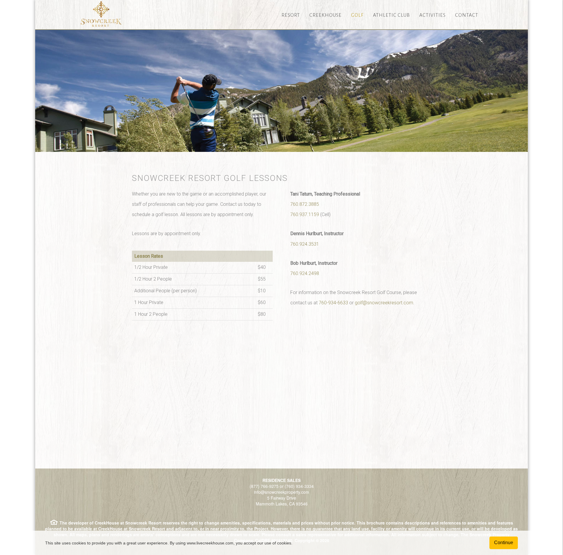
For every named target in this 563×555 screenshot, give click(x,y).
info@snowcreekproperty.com (281, 492)
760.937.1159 (304, 214)
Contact (466, 15)
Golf (357, 15)
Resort (291, 15)
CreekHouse (325, 15)
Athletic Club (391, 15)
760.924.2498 (304, 273)
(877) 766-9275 (264, 486)
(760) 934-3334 (299, 486)
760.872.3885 (304, 204)
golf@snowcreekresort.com (384, 302)
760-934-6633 (333, 302)
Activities (432, 15)
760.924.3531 (304, 244)
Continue (503, 542)
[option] (281, 90)
